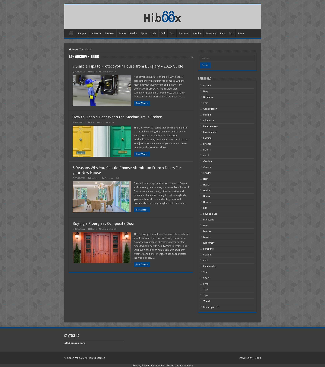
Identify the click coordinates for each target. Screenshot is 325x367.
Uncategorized (211, 307)
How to (207, 202)
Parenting (211, 33)
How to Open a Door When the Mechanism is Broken (117, 117)
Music (206, 237)
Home (71, 33)
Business (109, 33)
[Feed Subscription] (192, 57)
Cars (172, 33)
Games (122, 33)
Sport (144, 33)
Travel (241, 33)
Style (153, 33)
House (93, 72)
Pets (222, 33)
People (82, 33)
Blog (205, 91)
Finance (207, 143)
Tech (163, 33)
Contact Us (157, 365)
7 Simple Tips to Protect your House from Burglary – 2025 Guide (128, 66)
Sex (205, 272)
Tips (231, 33)
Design (207, 114)
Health (133, 33)
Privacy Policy (140, 365)
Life (205, 208)
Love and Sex (210, 213)
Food (206, 155)
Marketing (208, 219)
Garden (207, 173)
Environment (210, 132)
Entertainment (210, 126)
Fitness (207, 149)
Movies (207, 231)
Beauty (207, 85)
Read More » (142, 103)
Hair (205, 178)
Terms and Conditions (180, 365)
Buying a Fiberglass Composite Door (104, 223)
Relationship (209, 266)
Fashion (197, 33)
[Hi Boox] (162, 16)
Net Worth (95, 33)
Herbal (206, 190)
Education (184, 33)
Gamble (207, 161)
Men (205, 225)
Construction (210, 108)
